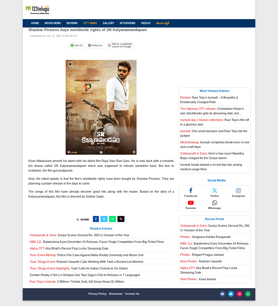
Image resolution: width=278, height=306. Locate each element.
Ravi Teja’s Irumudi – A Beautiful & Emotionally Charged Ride (209, 100)
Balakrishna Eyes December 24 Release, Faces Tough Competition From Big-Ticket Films (97, 241)
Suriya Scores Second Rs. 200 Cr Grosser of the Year (79, 235)
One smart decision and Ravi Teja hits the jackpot (213, 133)
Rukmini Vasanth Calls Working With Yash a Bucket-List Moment (86, 261)
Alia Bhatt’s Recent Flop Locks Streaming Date (69, 248)
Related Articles (101, 228)
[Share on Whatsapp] (112, 219)
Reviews (72, 23)
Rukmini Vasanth (201, 261)
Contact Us (132, 293)
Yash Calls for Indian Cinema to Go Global (79, 268)
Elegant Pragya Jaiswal (202, 254)
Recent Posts (214, 219)
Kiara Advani (198, 279)
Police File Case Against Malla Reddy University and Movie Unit (86, 255)
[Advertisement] (181, 9)
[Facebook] (222, 294)
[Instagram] (239, 294)
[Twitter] (231, 294)
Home (35, 23)
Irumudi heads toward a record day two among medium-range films (211, 167)
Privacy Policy (98, 293)
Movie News (53, 23)
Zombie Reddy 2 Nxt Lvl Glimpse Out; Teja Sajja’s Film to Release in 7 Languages (85, 275)
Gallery (108, 23)
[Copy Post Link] (120, 219)
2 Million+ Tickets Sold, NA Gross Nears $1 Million (77, 281)
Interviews (127, 23)
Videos (146, 23)
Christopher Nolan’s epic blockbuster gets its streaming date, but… (212, 111)
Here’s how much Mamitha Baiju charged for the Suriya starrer (212, 156)
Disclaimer (116, 293)
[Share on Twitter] (104, 219)
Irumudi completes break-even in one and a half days (214, 144)
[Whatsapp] (248, 294)
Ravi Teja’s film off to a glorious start (214, 122)
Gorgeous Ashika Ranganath (205, 237)
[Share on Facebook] (96, 219)
